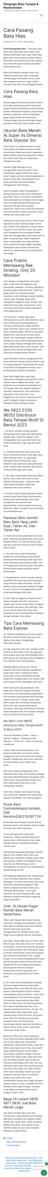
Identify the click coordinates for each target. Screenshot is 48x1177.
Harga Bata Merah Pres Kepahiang (28, 1165)
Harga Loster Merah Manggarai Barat (19, 1168)
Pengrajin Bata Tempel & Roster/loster (21, 5)
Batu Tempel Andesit (16, 1142)
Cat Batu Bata (13, 1145)
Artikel (10, 1138)
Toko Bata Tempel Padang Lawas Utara (21, 1157)
